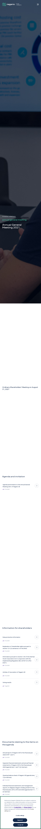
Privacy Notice (28, 807)
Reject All (20, 820)
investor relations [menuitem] (9, 216)
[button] (38, 4)
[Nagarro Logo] (11, 4)
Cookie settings (20, 815)
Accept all (20, 825)
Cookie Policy (17, 807)
